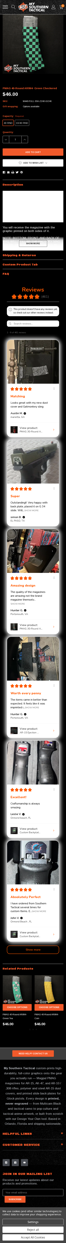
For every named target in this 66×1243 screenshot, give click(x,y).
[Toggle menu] (5, 7)
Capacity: (13, 116)
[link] (17, 989)
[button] (33, 163)
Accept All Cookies (33, 1237)
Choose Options (17, 1007)
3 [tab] (36, 1029)
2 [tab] (33, 1029)
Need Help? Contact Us (33, 1053)
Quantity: (8, 132)
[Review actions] (54, 388)
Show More (31, 510)
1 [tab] (30, 1029)
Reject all (33, 1230)
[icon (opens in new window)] (6, 1162)
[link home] (33, 7)
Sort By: (37, 332)
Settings (33, 1222)
